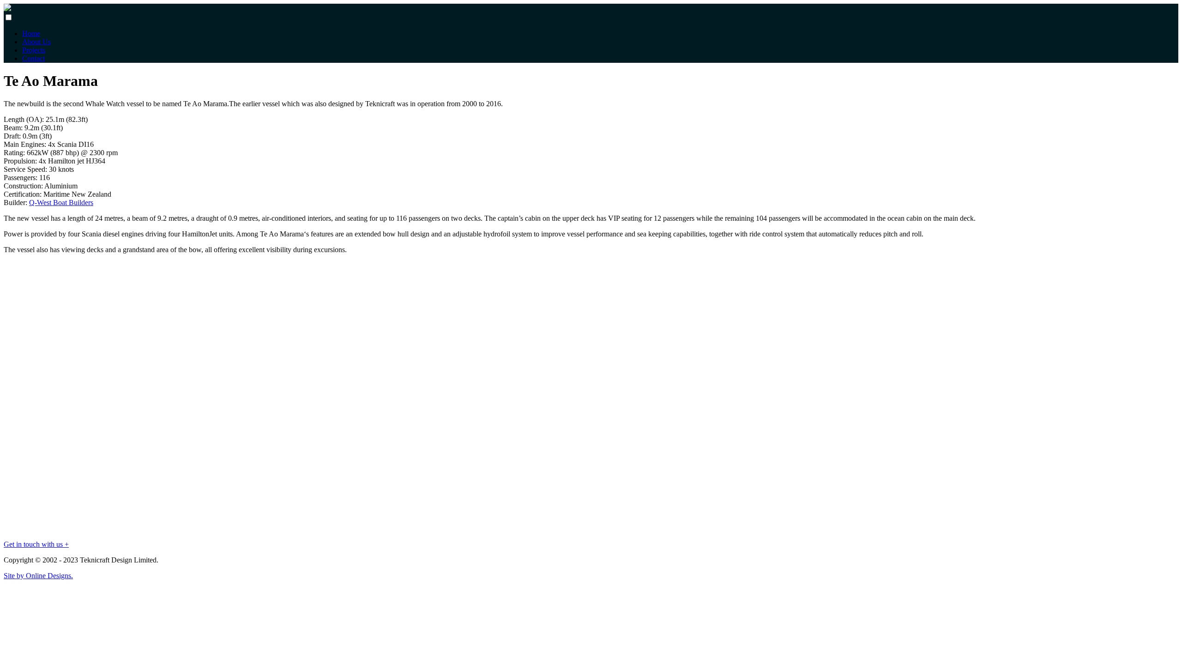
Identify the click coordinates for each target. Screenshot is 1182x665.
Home (31, 33)
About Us (36, 42)
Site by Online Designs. (38, 576)
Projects (33, 50)
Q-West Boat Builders (61, 202)
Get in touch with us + (36, 544)
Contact (33, 58)
